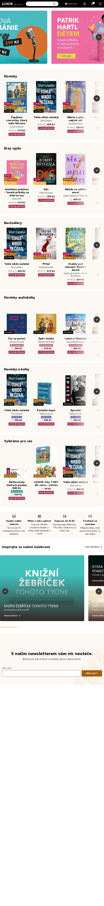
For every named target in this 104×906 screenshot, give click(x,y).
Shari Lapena (46, 120)
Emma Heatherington (76, 342)
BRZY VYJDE (10, 183)
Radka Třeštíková (70, 195)
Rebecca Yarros (46, 413)
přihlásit (92, 673)
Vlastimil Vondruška (46, 342)
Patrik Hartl (16, 199)
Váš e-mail (6, 668)
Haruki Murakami (76, 123)
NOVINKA (9, 111)
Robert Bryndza (46, 192)
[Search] (54, 4)
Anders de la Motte (72, 273)
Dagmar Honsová (16, 342)
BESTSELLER (10, 107)
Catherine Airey (75, 413)
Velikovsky (83, 195)
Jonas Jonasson (16, 126)
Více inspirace (92, 547)
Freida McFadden (46, 267)
